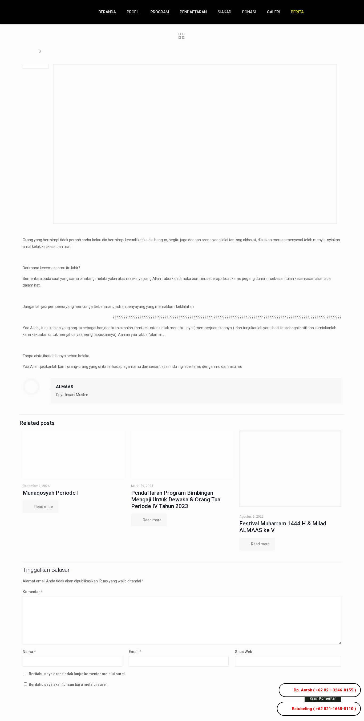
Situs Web (243, 652)
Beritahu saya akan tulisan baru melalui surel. (68, 684)
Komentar (33, 592)
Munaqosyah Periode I (51, 493)
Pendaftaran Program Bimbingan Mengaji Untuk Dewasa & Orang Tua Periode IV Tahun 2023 (175, 499)
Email (135, 652)
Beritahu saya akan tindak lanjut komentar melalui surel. (77, 674)
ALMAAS (64, 386)
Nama (29, 652)
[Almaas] (45, 12)
